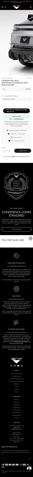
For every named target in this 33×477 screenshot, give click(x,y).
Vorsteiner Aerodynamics (7, 78)
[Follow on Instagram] (15, 366)
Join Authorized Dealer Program (16, 381)
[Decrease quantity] (3, 150)
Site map (16, 392)
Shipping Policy (16, 407)
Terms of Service (16, 412)
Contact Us (16, 399)
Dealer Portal (16, 384)
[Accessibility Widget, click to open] (30, 238)
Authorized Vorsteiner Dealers (16, 378)
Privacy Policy (16, 402)
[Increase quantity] (9, 150)
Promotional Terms (16, 415)
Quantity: (4, 147)
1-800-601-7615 (16, 427)
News (16, 386)
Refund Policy (16, 404)
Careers (16, 389)
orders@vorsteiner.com (16, 429)
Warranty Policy (16, 410)
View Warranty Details (16, 229)
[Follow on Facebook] (11, 366)
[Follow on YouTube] (18, 366)
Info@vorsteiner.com (16, 434)
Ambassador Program (16, 376)
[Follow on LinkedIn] (22, 366)
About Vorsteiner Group (16, 373)
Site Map (16, 418)
